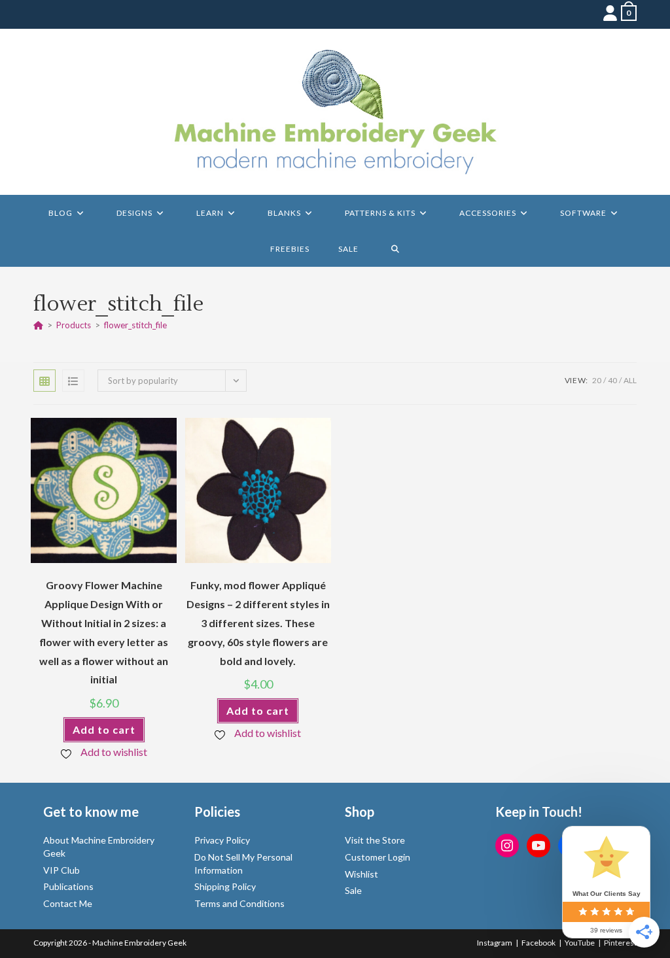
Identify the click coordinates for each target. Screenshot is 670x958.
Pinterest (620, 943)
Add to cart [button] (104, 729)
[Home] (38, 325)
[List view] (73, 380)
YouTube (580, 943)
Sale (353, 890)
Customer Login (377, 857)
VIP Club (61, 870)
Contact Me (67, 903)
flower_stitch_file (135, 325)
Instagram (494, 943)
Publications (68, 886)
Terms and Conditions (239, 903)
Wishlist (361, 874)
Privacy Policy (222, 840)
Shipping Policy (225, 886)
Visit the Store (375, 840)
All (630, 380)
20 (596, 380)
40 (612, 380)
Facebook (538, 943)
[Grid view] (44, 380)
